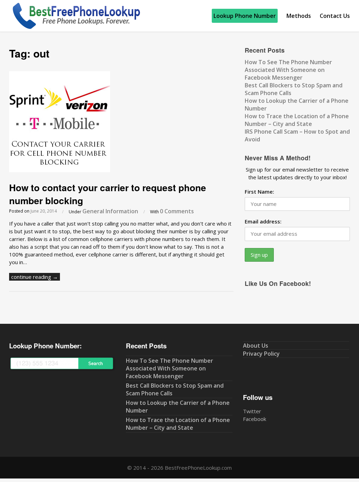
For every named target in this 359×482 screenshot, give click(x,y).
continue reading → (34, 276)
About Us (255, 345)
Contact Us (335, 16)
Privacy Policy (261, 353)
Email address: (263, 221)
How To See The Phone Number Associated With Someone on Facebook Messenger (288, 69)
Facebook (254, 418)
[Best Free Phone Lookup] (75, 27)
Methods (298, 16)
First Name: (259, 191)
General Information (110, 211)
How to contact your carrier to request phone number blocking (107, 194)
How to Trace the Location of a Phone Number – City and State (297, 120)
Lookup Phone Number (245, 16)
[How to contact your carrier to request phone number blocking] (59, 170)
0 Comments (177, 211)
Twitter (252, 411)
